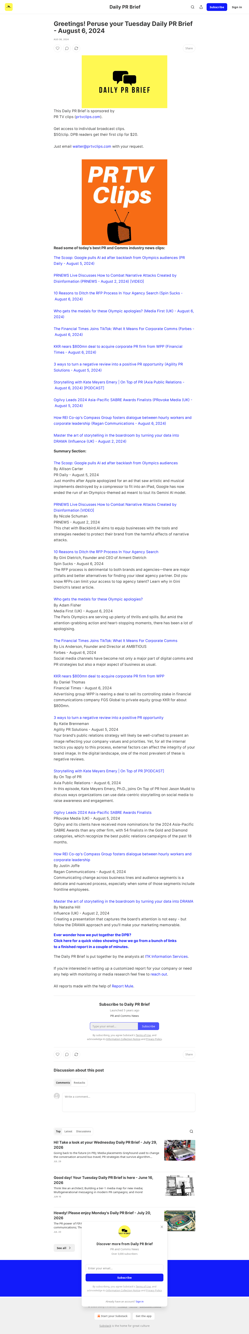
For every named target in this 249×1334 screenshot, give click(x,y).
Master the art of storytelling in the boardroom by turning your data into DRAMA (123, 901)
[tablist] (70, 1083)
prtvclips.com (88, 117)
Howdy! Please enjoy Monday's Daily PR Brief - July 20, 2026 (102, 1215)
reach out (159, 974)
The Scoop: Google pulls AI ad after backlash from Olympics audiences (116, 463)
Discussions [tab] (83, 1131)
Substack (105, 1326)
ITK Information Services (166, 956)
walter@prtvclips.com (92, 146)
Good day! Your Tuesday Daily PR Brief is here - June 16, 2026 (103, 1180)
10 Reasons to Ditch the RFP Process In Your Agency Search (106, 552)
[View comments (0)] (67, 48)
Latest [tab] (68, 1131)
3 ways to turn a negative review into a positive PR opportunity (109, 717)
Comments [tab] (63, 1082)
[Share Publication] (201, 7)
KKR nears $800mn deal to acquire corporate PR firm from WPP (109, 676)
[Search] (192, 7)
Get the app (144, 1316)
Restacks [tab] (79, 1082)
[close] (162, 1227)
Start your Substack (114, 1316)
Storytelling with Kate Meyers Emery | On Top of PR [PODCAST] (109, 771)
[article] (124, 1154)
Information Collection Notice (123, 1290)
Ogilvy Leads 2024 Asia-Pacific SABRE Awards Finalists (103, 812)
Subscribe (217, 7)
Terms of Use (143, 1286)
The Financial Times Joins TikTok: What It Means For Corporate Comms (115, 640)
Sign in (237, 7)
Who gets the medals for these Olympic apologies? (98, 599)
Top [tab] (58, 1131)
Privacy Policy (154, 1290)
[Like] (57, 48)
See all (61, 1248)
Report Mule (122, 986)
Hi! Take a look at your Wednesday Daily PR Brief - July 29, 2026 (105, 1145)
